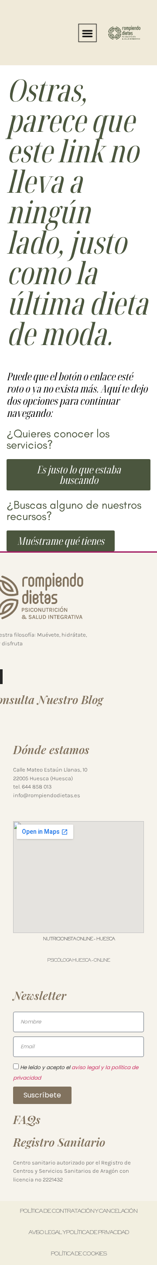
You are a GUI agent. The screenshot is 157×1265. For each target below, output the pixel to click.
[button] (87, 32)
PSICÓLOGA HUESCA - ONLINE (78, 960)
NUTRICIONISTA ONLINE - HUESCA (78, 939)
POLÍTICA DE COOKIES (78, 1254)
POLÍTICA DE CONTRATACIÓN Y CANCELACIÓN (78, 1211)
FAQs (27, 1119)
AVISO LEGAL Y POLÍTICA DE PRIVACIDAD (78, 1232)
